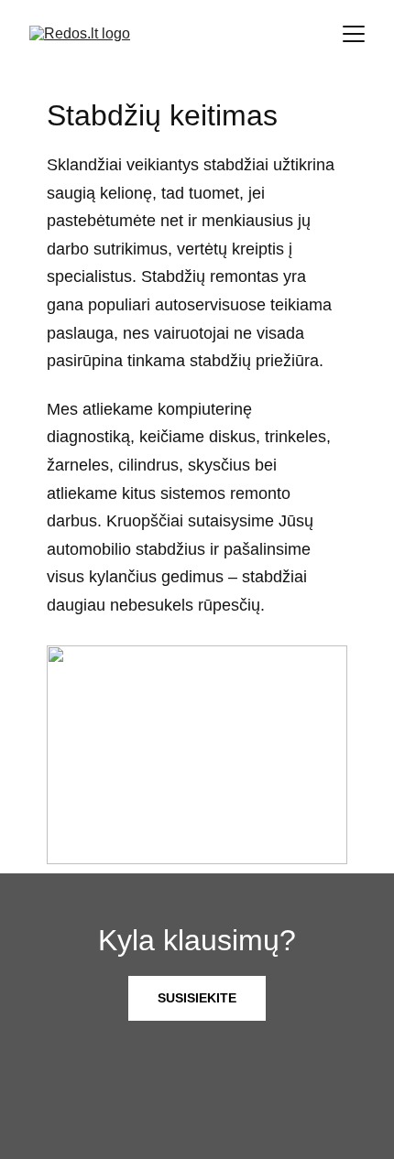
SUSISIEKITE (197, 998)
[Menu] (354, 34)
